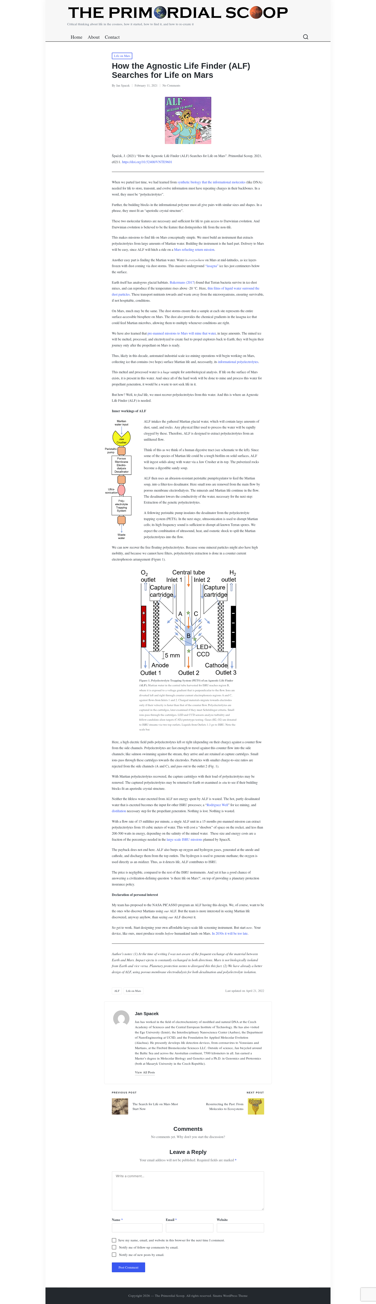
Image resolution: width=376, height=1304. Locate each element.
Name (117, 1219)
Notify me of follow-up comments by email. (148, 1247)
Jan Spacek (147, 1013)
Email (171, 1219)
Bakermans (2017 (181, 282)
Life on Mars (122, 56)
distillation (119, 811)
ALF (116, 991)
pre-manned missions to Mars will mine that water (182, 333)
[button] (145, 1072)
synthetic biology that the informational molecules (212, 182)
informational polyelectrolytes (238, 361)
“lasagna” (211, 265)
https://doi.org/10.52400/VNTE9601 (147, 161)
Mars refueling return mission (194, 249)
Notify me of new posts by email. (141, 1254)
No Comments (171, 85)
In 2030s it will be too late (230, 933)
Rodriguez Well (217, 804)
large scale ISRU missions (184, 839)
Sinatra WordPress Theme (230, 1295)
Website (222, 1219)
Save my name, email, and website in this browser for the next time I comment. (171, 1240)
